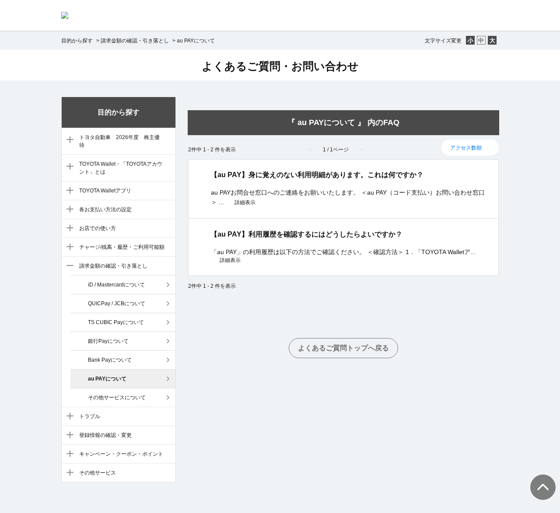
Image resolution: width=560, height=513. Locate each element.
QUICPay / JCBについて (116, 303)
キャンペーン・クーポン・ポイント (121, 454)
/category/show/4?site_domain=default (68, 191)
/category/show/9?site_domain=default (68, 417)
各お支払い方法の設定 (105, 209)
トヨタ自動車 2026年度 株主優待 (119, 141)
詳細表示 (245, 202)
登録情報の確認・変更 (105, 435)
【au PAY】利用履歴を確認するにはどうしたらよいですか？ (306, 234)
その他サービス (97, 473)
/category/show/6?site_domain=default (68, 229)
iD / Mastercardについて (116, 285)
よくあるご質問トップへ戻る (343, 348)
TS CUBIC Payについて (116, 322)
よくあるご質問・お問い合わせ (280, 66)
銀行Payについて (108, 341)
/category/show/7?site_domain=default (68, 247)
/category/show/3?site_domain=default (68, 167)
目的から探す (77, 41)
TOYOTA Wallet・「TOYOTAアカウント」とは (120, 168)
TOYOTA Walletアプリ (105, 191)
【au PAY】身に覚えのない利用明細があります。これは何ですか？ (317, 174)
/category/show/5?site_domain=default (68, 210)
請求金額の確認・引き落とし (135, 41)
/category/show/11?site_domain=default (68, 454)
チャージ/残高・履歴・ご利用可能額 (121, 247)
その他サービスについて (117, 397)
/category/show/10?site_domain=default (68, 436)
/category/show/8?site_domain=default (68, 266)
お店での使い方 (97, 228)
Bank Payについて (110, 360)
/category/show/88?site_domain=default (68, 140)
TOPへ (538, 478)
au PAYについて (107, 379)
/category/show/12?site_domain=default (68, 473)
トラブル (89, 416)
